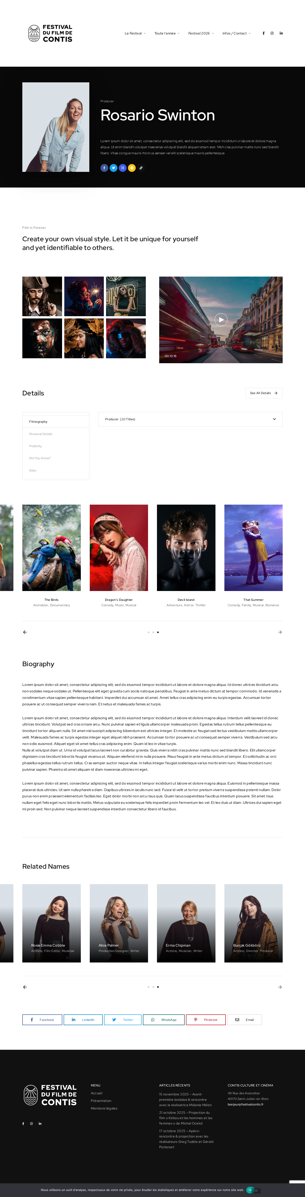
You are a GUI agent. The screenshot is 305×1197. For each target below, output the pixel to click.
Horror (188, 605)
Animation (40, 605)
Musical (130, 605)
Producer (107, 101)
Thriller (200, 605)
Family (246, 605)
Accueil (96, 1093)
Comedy (107, 605)
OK (251, 1190)
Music (119, 605)
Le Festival (133, 33)
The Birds (51, 600)
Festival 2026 (199, 33)
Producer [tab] (119, 419)
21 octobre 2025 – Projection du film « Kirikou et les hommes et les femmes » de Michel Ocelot (185, 1118)
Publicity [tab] (35, 446)
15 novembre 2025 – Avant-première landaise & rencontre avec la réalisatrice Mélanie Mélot (185, 1099)
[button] (25, 632)
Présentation (101, 1101)
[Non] (256, 1191)
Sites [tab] (32, 470)
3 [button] (158, 632)
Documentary (60, 605)
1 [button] (148, 632)
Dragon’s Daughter (119, 600)
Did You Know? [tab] (40, 458)
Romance (272, 605)
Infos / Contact (235, 33)
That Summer (253, 600)
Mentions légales (104, 1108)
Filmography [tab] (38, 422)
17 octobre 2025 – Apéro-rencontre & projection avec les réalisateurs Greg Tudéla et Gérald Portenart (186, 1139)
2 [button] (153, 632)
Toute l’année (165, 33)
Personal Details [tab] (40, 434)
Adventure (174, 605)
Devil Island (186, 600)
